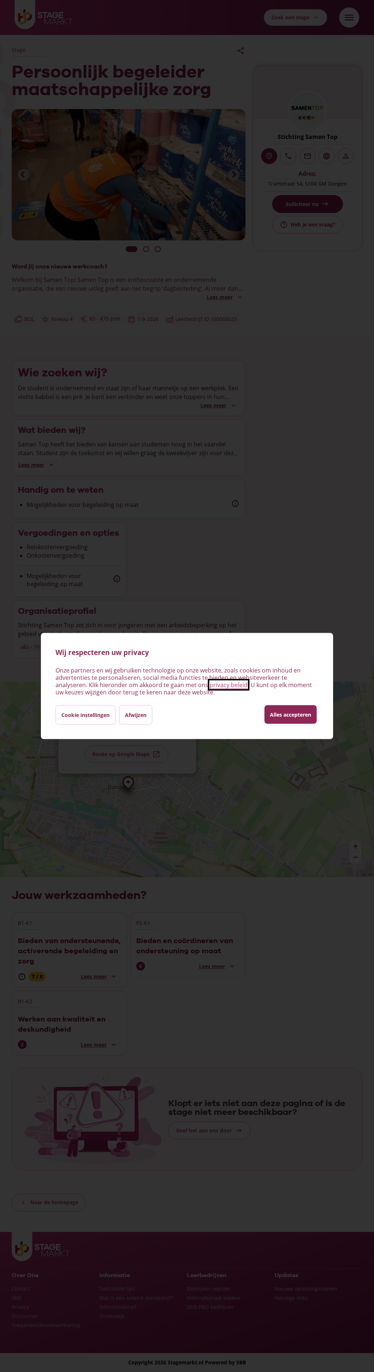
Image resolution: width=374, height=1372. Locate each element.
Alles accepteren (290, 714)
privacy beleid (229, 685)
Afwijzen (135, 715)
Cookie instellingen (85, 715)
